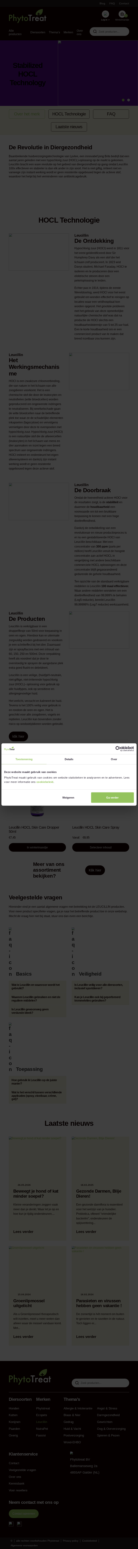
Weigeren (68, 797)
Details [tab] (69, 759)
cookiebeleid (44, 781)
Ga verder (112, 797)
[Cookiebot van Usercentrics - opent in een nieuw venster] (118, 748)
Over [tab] (114, 759)
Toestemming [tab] (24, 759)
